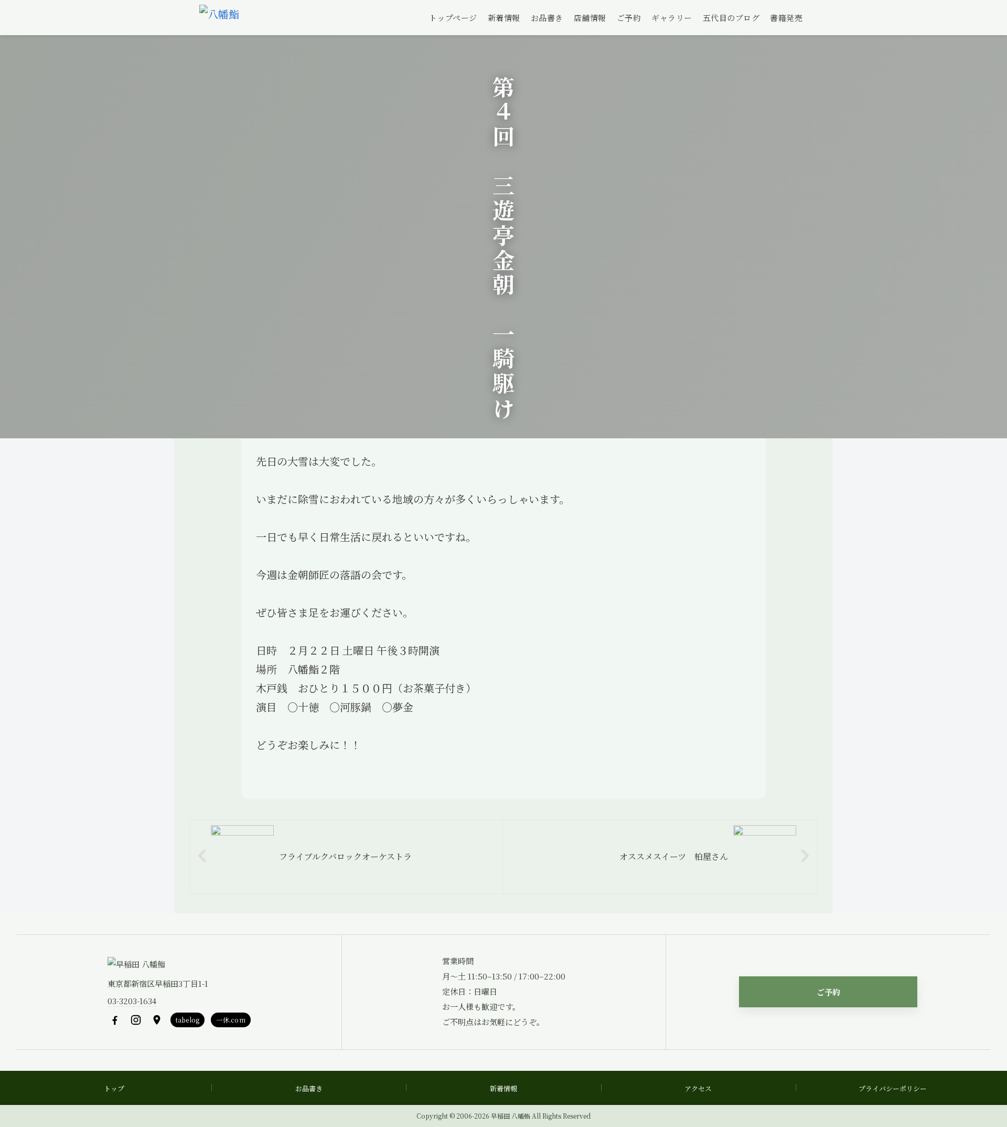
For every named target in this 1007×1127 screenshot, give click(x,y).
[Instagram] (135, 1020)
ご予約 (629, 17)
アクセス (698, 1088)
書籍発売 (786, 17)
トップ (114, 1088)
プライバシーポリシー (893, 1088)
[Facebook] (115, 1020)
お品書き (547, 17)
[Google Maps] (156, 1020)
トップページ (453, 17)
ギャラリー (671, 17)
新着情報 (504, 17)
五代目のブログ (731, 17)
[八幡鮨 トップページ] (219, 18)
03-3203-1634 (132, 1000)
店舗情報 (590, 17)
